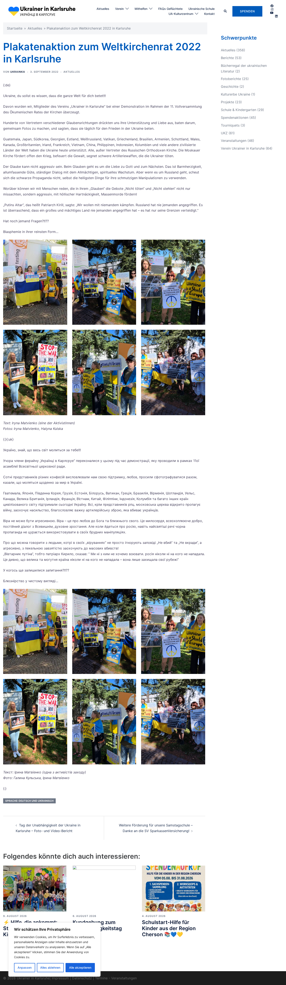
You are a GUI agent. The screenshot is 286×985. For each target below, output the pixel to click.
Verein (119, 8)
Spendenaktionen (234, 117)
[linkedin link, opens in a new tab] (276, 16)
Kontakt (209, 14)
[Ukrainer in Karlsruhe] (41, 11)
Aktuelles (103, 8)
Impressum (60, 978)
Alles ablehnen (50, 967)
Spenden (247, 11)
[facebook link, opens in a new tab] (271, 6)
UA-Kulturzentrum (181, 14)
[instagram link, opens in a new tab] (271, 9)
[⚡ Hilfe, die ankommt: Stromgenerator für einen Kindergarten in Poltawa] (34, 888)
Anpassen (25, 967)
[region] (54, 950)
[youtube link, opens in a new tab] (271, 12)
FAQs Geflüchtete (170, 8)
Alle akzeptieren (80, 967)
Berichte (227, 58)
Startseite (14, 28)
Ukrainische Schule (201, 8)
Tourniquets (230, 125)
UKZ (224, 133)
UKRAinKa (17, 71)
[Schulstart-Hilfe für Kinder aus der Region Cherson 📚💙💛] (173, 888)
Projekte (227, 102)
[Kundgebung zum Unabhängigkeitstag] (104, 888)
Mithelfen (141, 8)
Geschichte (229, 86)
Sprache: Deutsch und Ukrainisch (29, 800)
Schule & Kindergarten (238, 110)
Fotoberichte (231, 79)
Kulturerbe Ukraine (235, 94)
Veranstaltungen (233, 140)
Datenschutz (82, 978)
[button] (225, 11)
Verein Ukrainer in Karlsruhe (243, 148)
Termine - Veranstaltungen (116, 978)
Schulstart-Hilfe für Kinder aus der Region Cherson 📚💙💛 (169, 928)
